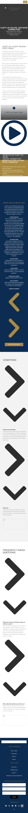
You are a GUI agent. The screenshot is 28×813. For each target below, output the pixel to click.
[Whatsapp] (18, 805)
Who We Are (14, 767)
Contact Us (14, 772)
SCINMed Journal (14, 769)
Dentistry (14, 759)
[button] (25, 2)
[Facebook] (6, 805)
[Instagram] (9, 805)
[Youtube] (12, 805)
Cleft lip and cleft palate (9, 429)
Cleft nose (5, 508)
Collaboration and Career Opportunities (14, 775)
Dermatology (14, 753)
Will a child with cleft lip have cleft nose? (14, 704)
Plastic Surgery (14, 750)
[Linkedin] (15, 805)
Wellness (14, 756)
